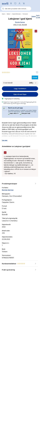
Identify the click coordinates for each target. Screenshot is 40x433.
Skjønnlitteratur (16, 14)
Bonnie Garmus (20, 22)
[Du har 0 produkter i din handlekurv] (24, 3)
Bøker (8, 14)
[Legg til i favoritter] (36, 72)
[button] (15, 3)
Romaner (25, 14)
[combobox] (16, 9)
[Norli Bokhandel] (5, 3)
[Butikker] (11, 3)
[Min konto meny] (19, 3)
